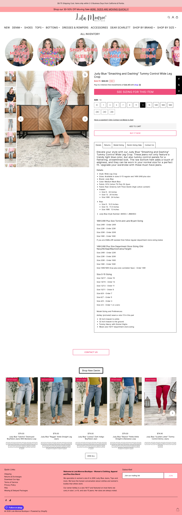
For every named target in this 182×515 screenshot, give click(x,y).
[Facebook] (6, 500)
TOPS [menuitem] (38, 27)
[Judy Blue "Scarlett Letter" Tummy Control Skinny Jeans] (160, 401)
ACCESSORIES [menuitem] (99, 27)
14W (156, 105)
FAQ (6, 488)
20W (97, 112)
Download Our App (12, 479)
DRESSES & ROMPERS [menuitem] (75, 27)
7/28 (23, 443)
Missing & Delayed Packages (16, 490)
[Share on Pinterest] (179, 91)
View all (91, 456)
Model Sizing (119, 145)
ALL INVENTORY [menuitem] (90, 34)
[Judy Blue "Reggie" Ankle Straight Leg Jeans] (56, 401)
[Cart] (177, 17)
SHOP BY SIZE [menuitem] (165, 27)
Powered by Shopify (39, 511)
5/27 (18, 443)
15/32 (17, 446)
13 (143, 105)
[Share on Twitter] (179, 85)
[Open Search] (169, 17)
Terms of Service (11, 482)
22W (104, 112)
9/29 (29, 443)
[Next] (85, 119)
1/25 (8, 443)
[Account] (173, 17)
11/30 (35, 443)
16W (163, 105)
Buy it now (135, 133)
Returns (107, 145)
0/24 (43, 443)
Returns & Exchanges (13, 477)
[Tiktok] (10, 500)
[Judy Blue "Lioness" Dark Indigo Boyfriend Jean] (91, 401)
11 (136, 105)
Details (98, 145)
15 (149, 105)
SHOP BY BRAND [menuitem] (143, 27)
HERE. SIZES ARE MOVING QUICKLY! (109, 9)
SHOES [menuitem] (28, 27)
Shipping (8, 474)
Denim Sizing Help (134, 145)
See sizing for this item (135, 91)
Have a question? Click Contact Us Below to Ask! (113, 120)
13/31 (11, 446)
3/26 (13, 443)
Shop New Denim (91, 370)
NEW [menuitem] (7, 27)
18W (170, 105)
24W (112, 112)
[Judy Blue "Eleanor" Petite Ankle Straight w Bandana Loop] (126, 401)
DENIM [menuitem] (16, 27)
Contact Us (149, 145)
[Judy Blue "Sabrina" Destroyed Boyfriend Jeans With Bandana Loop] (22, 401)
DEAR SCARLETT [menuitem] (120, 27)
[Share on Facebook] (179, 79)
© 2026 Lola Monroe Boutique (16, 511)
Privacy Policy (10, 485)
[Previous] (21, 119)
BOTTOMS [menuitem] (52, 27)
